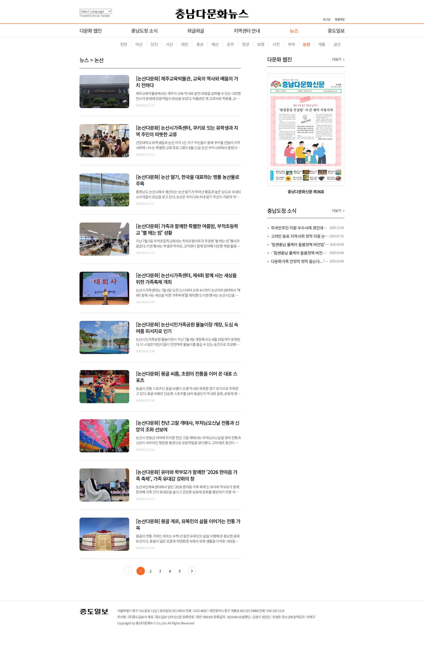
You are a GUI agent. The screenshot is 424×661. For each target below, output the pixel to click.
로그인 (326, 19)
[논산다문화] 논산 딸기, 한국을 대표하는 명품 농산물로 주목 (187, 180)
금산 (337, 44)
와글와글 (195, 30)
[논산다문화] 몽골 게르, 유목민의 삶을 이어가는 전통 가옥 (188, 524)
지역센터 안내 (247, 30)
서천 (276, 44)
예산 (215, 44)
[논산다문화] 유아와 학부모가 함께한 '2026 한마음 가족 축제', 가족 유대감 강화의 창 (186, 475)
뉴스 (294, 30)
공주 (230, 44)
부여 (291, 44)
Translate (105, 15)
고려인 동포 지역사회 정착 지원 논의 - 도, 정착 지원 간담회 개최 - (322, 236)
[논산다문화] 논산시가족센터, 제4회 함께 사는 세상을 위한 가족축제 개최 (186, 278)
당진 (154, 44)
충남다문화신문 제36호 (306, 191)
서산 (169, 44)
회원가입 (339, 19)
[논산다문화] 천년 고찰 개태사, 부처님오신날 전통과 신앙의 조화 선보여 (187, 426)
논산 (306, 44)
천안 (123, 44)
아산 (138, 44)
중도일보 (336, 30)
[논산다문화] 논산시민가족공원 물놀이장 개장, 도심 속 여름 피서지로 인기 (187, 327)
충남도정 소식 (144, 30)
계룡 (321, 44)
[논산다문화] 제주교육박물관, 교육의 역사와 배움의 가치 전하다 (187, 81)
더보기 (336, 59)
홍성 (199, 44)
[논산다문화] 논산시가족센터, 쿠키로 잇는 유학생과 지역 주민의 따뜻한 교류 (187, 131)
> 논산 (97, 60)
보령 (260, 44)
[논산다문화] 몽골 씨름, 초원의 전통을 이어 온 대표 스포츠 (186, 377)
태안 (184, 44)
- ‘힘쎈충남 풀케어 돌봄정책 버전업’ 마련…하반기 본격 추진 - (319, 253)
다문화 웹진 (91, 30)
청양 (245, 44)
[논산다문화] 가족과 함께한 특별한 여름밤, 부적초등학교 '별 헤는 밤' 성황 (187, 229)
